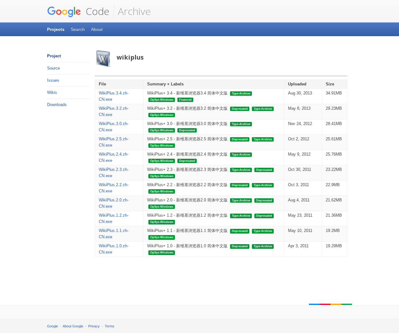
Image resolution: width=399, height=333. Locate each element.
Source (53, 68)
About (97, 29)
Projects (56, 29)
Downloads (57, 104)
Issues (53, 80)
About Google (73, 326)
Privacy (94, 326)
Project (54, 56)
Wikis (52, 92)
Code (96, 11)
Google (52, 326)
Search (78, 29)
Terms (109, 326)
